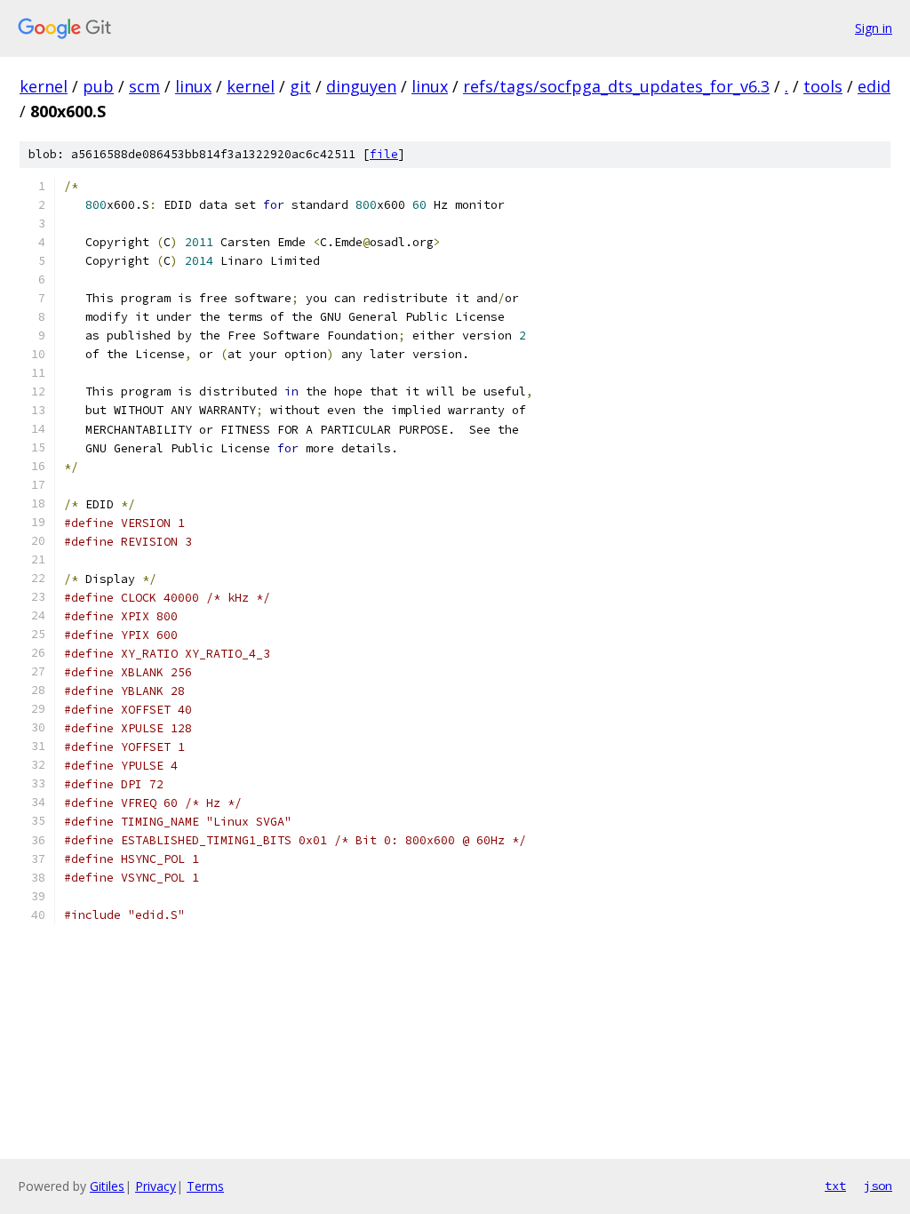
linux (193, 86)
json (878, 1186)
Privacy (155, 1186)
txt (835, 1186)
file (384, 154)
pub (98, 86)
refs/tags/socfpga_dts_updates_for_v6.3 (616, 86)
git (300, 86)
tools (822, 86)
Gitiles (107, 1186)
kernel (44, 86)
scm (144, 86)
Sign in (873, 28)
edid (874, 86)
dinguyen (361, 86)
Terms (205, 1186)
